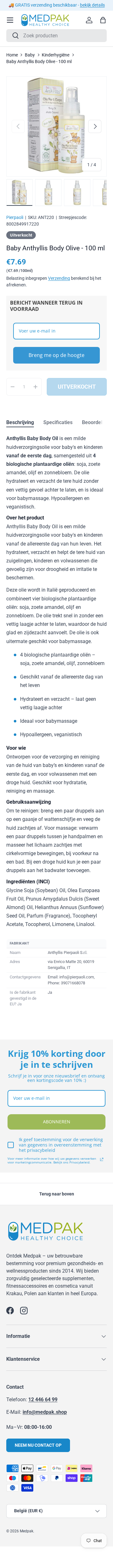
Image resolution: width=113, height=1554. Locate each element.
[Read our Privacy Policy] (101, 1159)
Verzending (59, 278)
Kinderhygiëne (55, 54)
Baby (30, 54)
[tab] (20, 422)
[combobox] (56, 35)
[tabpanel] (56, 721)
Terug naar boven (56, 1193)
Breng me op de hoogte (56, 355)
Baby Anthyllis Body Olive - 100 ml (39, 61)
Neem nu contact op (38, 1445)
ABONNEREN (56, 1122)
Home (12, 54)
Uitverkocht (77, 386)
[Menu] (10, 20)
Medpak (26, 1531)
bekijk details (92, 5)
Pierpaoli (14, 217)
